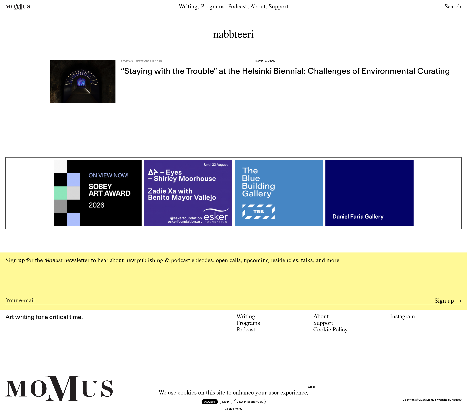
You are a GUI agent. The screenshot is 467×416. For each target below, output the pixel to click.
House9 (457, 399)
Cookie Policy (233, 408)
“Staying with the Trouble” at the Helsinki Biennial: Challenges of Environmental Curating (285, 71)
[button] (311, 387)
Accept (209, 401)
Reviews (127, 61)
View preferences (250, 401)
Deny (225, 401)
